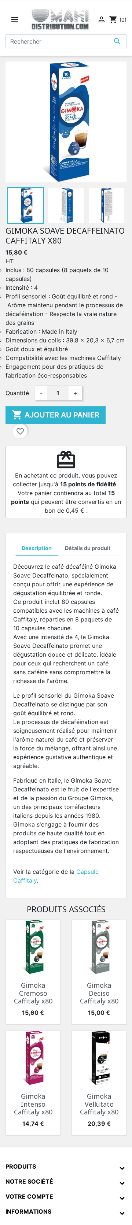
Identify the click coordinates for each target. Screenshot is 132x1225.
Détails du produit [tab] (88, 548)
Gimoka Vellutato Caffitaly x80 (99, 1104)
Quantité (17, 393)
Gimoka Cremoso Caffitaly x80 (33, 993)
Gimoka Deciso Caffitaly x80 (99, 993)
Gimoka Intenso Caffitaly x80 (33, 1104)
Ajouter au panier (55, 414)
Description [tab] (37, 548)
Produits (21, 1166)
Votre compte (29, 1196)
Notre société (29, 1181)
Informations (28, 1211)
